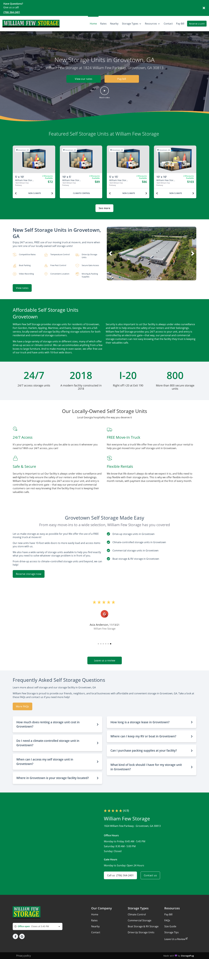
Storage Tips (171, 932)
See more (104, 208)
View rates (22, 288)
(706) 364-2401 (11, 12)
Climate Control (137, 914)
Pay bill (121, 79)
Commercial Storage (139, 920)
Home (94, 914)
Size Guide (170, 926)
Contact (95, 932)
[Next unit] (52, 193)
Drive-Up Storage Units (141, 932)
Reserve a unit (197, 23)
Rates (94, 920)
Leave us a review (104, 660)
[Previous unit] (16, 193)
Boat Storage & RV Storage (143, 926)
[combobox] (37, 926)
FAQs (167, 920)
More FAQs (22, 706)
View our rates (83, 79)
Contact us (150, 875)
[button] (104, 92)
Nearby (95, 926)
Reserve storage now (28, 574)
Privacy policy (23, 955)
